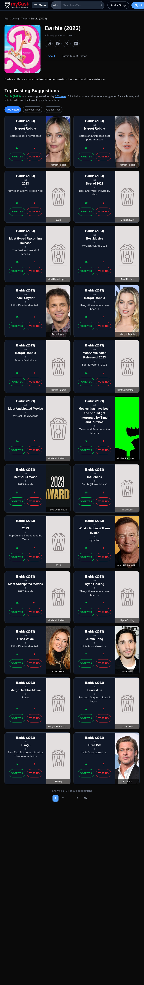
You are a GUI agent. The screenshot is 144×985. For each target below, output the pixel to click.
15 (17, 372)
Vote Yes (17, 156)
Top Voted (13, 109)
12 (86, 372)
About (51, 55)
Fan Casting (11, 18)
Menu (42, 5)
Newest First (32, 109)
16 (86, 147)
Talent (24, 18)
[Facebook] (58, 43)
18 (17, 603)
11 (34, 603)
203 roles (60, 96)
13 (17, 317)
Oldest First (53, 109)
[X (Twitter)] (66, 43)
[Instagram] (48, 43)
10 (86, 317)
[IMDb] (76, 43)
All (54, 5)
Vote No (34, 156)
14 (17, 441)
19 (86, 202)
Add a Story (118, 5)
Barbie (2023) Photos (74, 55)
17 (17, 147)
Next (86, 798)
